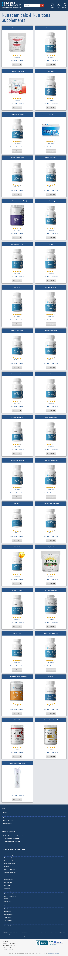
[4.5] (47, 55)
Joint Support (7, 901)
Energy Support (8, 882)
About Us (5, 815)
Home (3, 808)
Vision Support (8, 923)
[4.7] (47, 401)
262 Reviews (51, 446)
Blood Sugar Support (9, 863)
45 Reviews (51, 662)
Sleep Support (7, 917)
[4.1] (13, 142)
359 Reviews (51, 273)
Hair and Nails (8, 885)
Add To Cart (16, 64)
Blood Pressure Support (10, 860)
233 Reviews (51, 360)
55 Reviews (17, 662)
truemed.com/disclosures (53, 953)
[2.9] (47, 444)
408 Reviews (51, 230)
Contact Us (6, 818)
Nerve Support (7, 911)
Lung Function (7, 909)
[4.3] (13, 358)
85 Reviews (17, 619)
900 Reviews (51, 187)
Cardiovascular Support (10, 872)
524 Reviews (17, 230)
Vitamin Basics (8, 926)
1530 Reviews (17, 187)
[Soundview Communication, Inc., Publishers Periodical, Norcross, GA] (47, 943)
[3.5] (47, 98)
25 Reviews (51, 57)
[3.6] (47, 271)
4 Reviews (50, 706)
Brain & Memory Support (10, 869)
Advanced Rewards (8, 820)
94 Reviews (17, 576)
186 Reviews (17, 446)
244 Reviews (17, 360)
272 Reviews (17, 316)
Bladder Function (8, 858)
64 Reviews (51, 619)
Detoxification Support (10, 875)
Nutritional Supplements (8, 832)
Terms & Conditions (17, 934)
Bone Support (7, 866)
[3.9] (47, 142)
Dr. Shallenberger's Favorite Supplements (13, 836)
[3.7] (47, 228)
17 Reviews (51, 100)
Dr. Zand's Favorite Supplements (11, 838)
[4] (13, 185)
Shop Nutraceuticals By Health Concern (14, 850)
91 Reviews (51, 576)
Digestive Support (8, 879)
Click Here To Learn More (17, 60)
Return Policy (21, 936)
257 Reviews (17, 403)
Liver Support (7, 906)
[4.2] (47, 358)
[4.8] (47, 488)
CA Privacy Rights (11, 936)
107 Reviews (51, 489)
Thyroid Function (8, 920)
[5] (47, 704)
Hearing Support (8, 891)
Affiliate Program (7, 823)
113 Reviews (17, 533)
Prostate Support (8, 914)
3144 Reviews (17, 143)
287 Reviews (51, 316)
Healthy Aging (8, 888)
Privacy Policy (6, 934)
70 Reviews (17, 100)
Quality (5, 812)
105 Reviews (51, 533)
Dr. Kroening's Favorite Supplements (12, 841)
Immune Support (8, 894)
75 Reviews (17, 57)
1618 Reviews (50, 143)
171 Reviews (51, 403)
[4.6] (13, 55)
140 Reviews (17, 489)
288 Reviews (17, 273)
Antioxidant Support (9, 855)
